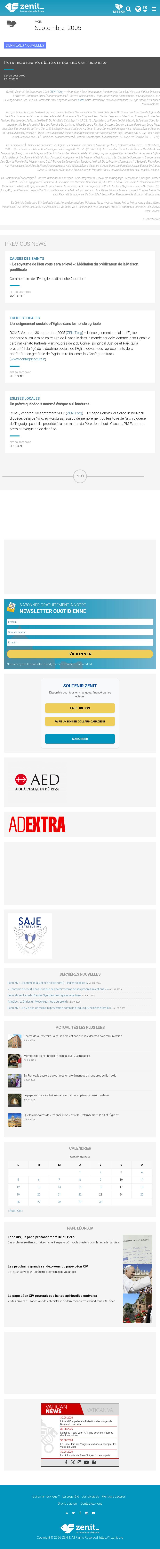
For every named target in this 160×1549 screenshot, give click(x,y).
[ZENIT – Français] (45, 8)
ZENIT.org (57, 91)
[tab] (60, 1409)
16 (100, 1187)
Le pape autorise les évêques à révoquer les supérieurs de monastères (66, 1095)
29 (80, 1202)
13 (38, 1187)
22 (80, 1194)
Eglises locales (25, 318)
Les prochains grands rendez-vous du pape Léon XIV (48, 1266)
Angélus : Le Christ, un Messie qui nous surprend (37, 1001)
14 (59, 1187)
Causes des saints (27, 258)
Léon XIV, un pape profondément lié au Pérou (42, 1237)
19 (18, 1194)
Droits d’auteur (68, 1503)
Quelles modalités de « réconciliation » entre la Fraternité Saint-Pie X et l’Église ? (71, 1115)
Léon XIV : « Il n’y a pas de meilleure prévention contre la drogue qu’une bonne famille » (59, 1007)
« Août (11, 1210)
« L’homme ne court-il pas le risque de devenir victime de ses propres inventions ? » (58, 989)
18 (141, 1187)
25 (141, 1194)
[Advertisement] (80, 515)
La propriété (70, 1496)
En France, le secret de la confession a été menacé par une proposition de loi (70, 1075)
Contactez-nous (91, 1503)
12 (18, 1187)
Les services (90, 1496)
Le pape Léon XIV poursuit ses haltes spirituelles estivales (52, 1296)
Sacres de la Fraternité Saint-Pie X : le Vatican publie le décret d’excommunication (73, 1036)
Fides (81, 100)
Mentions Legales (114, 1496)
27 (38, 1202)
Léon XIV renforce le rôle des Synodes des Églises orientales (44, 995)
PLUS (80, 476)
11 (141, 1179)
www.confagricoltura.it (28, 359)
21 (59, 1194)
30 (100, 1202)
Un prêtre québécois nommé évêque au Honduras (49, 404)
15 (80, 1187)
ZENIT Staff (11, 79)
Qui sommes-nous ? (46, 1496)
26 (18, 1202)
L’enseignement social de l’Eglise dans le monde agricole (55, 323)
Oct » (20, 1210)
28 (59, 1202)
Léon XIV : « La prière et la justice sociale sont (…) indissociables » (47, 982)
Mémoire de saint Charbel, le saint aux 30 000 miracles (57, 1055)
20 (38, 1194)
